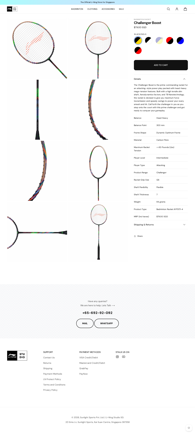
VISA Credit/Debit (88, 357)
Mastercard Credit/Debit (92, 363)
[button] (168, 9)
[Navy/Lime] (159, 40)
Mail (85, 323)
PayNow (83, 373)
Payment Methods (52, 373)
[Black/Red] (138, 50)
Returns (47, 363)
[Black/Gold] (138, 40)
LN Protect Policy (52, 379)
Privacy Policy (50, 390)
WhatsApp (106, 323)
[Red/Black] (170, 40)
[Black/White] (148, 40)
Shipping (47, 368)
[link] (77, 9)
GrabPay (83, 368)
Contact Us (49, 357)
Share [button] (140, 236)
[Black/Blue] (180, 40)
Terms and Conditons (54, 384)
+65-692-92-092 (97, 313)
